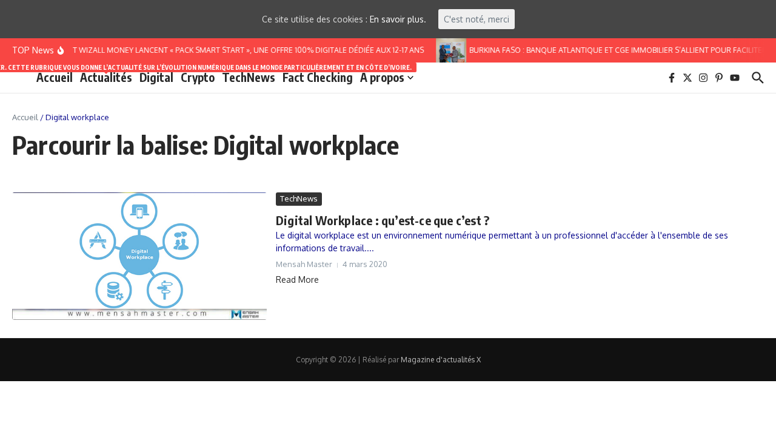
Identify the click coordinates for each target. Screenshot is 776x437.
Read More (297, 279)
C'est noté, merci (476, 19)
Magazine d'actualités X (441, 359)
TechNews (248, 77)
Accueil (54, 77)
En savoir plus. (398, 19)
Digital (156, 77)
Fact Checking (318, 77)
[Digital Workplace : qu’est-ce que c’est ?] (139, 256)
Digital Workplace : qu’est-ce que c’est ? (382, 220)
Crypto (198, 77)
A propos (382, 77)
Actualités (106, 76)
